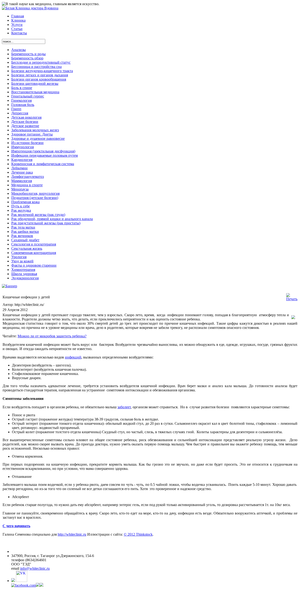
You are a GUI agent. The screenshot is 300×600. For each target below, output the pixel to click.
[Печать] (291, 299)
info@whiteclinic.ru (35, 568)
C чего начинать (16, 526)
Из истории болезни (27, 143)
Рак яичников (22, 236)
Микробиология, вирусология (35, 193)
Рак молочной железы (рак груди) (38, 215)
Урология (18, 257)
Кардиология (21, 160)
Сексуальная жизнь (26, 248)
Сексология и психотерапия (33, 244)
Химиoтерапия (23, 270)
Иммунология (22, 147)
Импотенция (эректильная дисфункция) (43, 151)
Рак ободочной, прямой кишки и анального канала (52, 219)
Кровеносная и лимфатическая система (42, 164)
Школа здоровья (24, 274)
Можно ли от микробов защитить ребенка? (52, 336)
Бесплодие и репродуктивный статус (41, 62)
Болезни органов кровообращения (38, 79)
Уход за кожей (22, 261)
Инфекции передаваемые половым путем (44, 155)
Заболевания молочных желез (35, 130)
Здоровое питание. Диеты (32, 134)
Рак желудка (21, 210)
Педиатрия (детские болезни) (34, 198)
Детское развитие (25, 126)
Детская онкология (26, 117)
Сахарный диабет (25, 240)
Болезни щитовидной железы (34, 84)
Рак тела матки (23, 227)
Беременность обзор (27, 58)
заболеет (124, 407)
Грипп (16, 109)
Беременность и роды (28, 54)
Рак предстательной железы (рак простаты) (45, 223)
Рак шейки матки (25, 232)
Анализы (18, 50)
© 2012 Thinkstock (138, 534)
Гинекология (21, 100)
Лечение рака (22, 172)
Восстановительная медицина (35, 92)
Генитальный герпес (27, 96)
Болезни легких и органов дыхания (39, 75)
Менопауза (20, 189)
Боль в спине (21, 88)
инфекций (73, 357)
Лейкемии (19, 168)
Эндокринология (25, 278)
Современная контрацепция (33, 253)
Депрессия (19, 113)
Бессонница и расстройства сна (36, 67)
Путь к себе (20, 206)
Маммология (21, 181)
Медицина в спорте (27, 185)
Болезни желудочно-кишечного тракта (42, 71)
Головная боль (22, 105)
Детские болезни (24, 122)
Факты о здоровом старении (33, 265)
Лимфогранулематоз (27, 177)
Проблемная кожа (25, 202)
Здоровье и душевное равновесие (38, 138)
